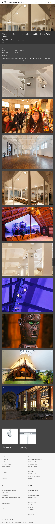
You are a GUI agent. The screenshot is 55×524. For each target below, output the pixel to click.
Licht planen (21, 2)
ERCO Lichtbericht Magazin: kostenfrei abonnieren (11, 497)
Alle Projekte (4, 472)
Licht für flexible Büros (32, 502)
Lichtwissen (30, 478)
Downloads (45, 2)
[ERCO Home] (4, 2)
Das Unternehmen (5, 488)
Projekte (15, 2)
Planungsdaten (4, 478)
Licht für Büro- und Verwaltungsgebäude (35, 459)
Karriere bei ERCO (5, 492)
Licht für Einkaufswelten (32, 473)
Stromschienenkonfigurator (7, 464)
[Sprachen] (50, 2)
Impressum (17, 522)
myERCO (40, 2)
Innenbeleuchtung (5, 459)
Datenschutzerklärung (23, 522)
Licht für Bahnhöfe (31, 514)
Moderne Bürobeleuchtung (33, 490)
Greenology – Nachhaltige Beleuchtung (9, 490)
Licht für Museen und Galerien (33, 461)
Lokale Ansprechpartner (6, 503)
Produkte (10, 2)
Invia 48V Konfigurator (6, 466)
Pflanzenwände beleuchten (33, 500)
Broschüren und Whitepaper (7, 481)
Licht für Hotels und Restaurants (34, 476)
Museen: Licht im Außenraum (33, 512)
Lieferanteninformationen (6, 510)
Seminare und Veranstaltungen (7, 506)
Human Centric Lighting (32, 497)
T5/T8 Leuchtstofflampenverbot (33, 495)
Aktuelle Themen (31, 488)
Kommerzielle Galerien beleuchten (34, 492)
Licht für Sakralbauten (32, 469)
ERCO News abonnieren (6, 513)
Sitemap (12, 522)
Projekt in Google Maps (8, 55)
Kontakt (36, 2)
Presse (3, 508)
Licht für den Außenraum (32, 466)
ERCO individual (31, 507)
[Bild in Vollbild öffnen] (27, 81)
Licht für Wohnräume (32, 471)
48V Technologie (31, 509)
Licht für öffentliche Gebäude (33, 464)
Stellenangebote (5, 495)
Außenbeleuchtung (5, 461)
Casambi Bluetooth (31, 504)
